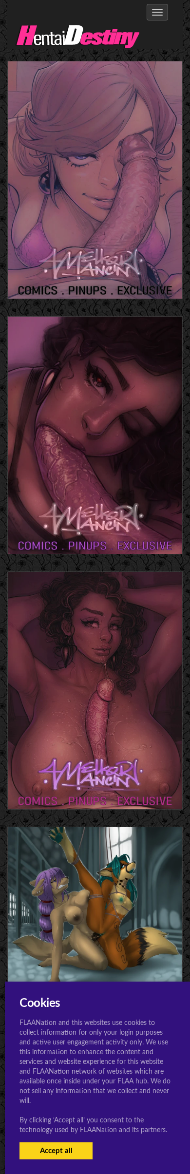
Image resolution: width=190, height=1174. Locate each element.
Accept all (56, 1151)
